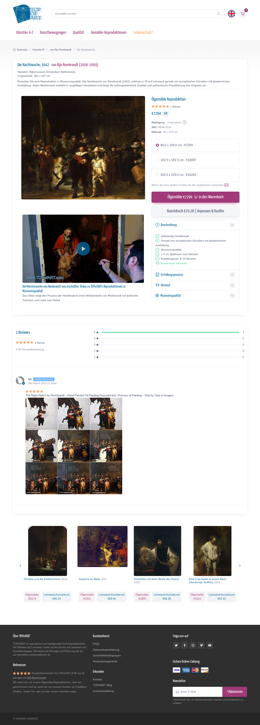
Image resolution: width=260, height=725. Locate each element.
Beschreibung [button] (169, 225)
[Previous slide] (20, 565)
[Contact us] (227, 184)
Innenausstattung (103, 690)
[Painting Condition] (184, 122)
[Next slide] (239, 565)
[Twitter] (176, 645)
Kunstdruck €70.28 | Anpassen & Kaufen (195, 211)
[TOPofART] (27, 13)
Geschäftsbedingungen (107, 655)
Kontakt (97, 679)
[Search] (218, 13)
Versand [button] (165, 285)
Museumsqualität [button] (170, 295)
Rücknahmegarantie (105, 661)
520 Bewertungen (36, 677)
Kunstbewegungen (53, 32)
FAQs (96, 643)
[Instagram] (193, 645)
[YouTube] (209, 645)
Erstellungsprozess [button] (172, 275)
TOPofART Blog (102, 685)
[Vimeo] (201, 645)
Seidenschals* (143, 32)
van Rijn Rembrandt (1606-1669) (74, 65)
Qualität (78, 32)
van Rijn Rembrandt (60, 49)
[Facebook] (184, 645)
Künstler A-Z (24, 32)
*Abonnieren (235, 692)
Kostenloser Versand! (174, 263)
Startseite (22, 49)
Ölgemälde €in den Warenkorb (195, 197)
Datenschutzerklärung (106, 649)
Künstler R (38, 49)
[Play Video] (83, 248)
